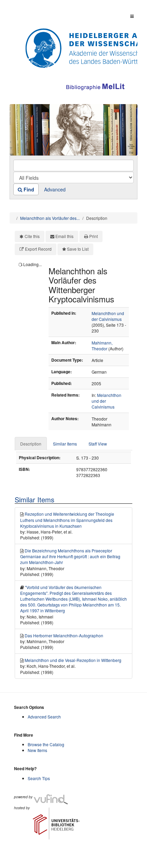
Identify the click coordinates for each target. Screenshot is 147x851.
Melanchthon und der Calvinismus (108, 316)
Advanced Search (44, 716)
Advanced (55, 189)
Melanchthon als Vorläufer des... (50, 218)
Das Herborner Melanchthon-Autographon (64, 635)
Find (28, 189)
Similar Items (65, 444)
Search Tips (39, 778)
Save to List (78, 249)
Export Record (38, 249)
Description (30, 444)
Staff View (98, 444)
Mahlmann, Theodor (102, 345)
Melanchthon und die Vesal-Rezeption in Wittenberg (73, 660)
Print (93, 236)
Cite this (32, 236)
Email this (64, 236)
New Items (37, 750)
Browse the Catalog (46, 744)
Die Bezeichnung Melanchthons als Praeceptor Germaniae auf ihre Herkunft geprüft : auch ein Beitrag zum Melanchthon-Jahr (70, 556)
